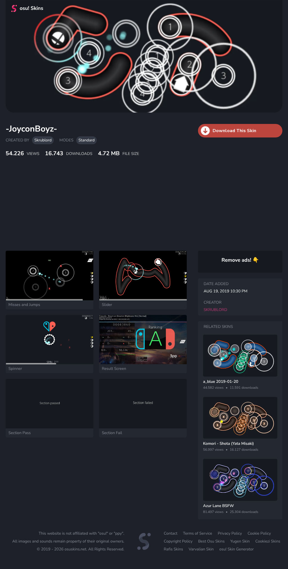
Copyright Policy (178, 541)
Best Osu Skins (211, 541)
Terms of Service (197, 533)
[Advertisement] (136, 210)
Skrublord (42, 140)
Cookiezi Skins (267, 541)
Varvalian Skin (201, 549)
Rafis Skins (173, 549)
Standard (86, 140)
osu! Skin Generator (236, 549)
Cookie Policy (259, 533)
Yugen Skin (240, 541)
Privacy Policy (230, 533)
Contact (170, 533)
